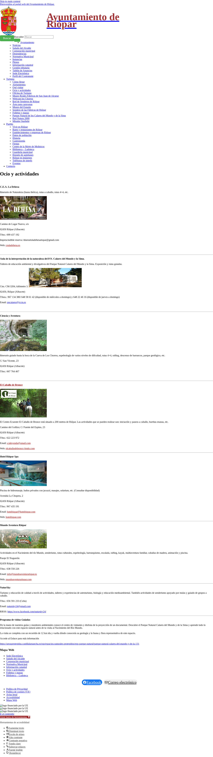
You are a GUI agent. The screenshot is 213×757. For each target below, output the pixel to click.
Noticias (16, 45)
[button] (15, 717)
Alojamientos (19, 84)
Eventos (16, 163)
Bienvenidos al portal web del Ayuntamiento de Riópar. (27, 4)
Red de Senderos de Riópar (25, 101)
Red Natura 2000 (20, 118)
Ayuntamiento (27, 42)
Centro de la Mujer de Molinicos (28, 146)
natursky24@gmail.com (19, 606)
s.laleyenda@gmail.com (19, 443)
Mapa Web (11, 700)
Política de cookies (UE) (18, 691)
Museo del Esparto (21, 107)
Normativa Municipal (23, 56)
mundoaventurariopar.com (18, 579)
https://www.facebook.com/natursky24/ (26, 611)
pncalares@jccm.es (16, 302)
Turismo (10, 79)
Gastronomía (18, 141)
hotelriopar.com (13, 517)
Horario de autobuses (22, 155)
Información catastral (22, 65)
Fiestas (15, 143)
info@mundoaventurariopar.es (22, 574)
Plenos (15, 62)
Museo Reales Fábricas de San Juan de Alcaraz (35, 96)
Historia (16, 138)
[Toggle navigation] (17, 40)
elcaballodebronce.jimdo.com (20, 448)
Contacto (10, 166)
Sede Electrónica (20, 73)
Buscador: (19, 36)
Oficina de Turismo (21, 93)
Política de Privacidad (17, 689)
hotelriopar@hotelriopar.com (21, 511)
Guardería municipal (22, 152)
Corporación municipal (23, 51)
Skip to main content (10, 1)
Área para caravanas (22, 104)
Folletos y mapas (20, 112)
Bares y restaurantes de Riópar (27, 129)
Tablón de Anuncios (22, 70)
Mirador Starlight (20, 121)
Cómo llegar (18, 81)
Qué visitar (17, 87)
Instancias (17, 59)
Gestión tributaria (20, 67)
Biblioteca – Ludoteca (23, 149)
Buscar (7, 38)
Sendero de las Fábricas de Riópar (29, 110)
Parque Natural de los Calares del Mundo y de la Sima (39, 115)
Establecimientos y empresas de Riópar (31, 132)
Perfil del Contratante (22, 76)
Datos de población (21, 135)
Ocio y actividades (21, 90)
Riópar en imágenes (22, 157)
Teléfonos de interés (22, 160)
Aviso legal (11, 694)
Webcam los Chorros (22, 98)
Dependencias (19, 53)
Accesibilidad (13, 697)
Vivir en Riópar (20, 126)
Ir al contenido (7, 714)
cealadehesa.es (13, 245)
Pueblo (9, 124)
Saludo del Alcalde (21, 48)
